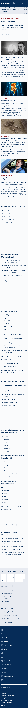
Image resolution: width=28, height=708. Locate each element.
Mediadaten (4, 699)
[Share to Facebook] (6, 34)
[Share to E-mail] (2, 34)
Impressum (4, 691)
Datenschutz (4, 693)
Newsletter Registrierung (7, 702)
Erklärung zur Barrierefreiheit (8, 697)
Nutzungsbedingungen (6, 700)
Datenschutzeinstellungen (7, 695)
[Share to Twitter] (9, 34)
